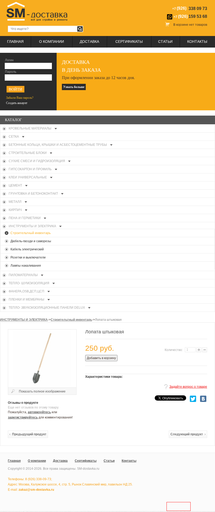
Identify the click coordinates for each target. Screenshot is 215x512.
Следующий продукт (186, 434)
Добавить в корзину (101, 358)
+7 (190, 16)
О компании (51, 41)
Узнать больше (73, 87)
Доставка (89, 41)
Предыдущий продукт (29, 434)
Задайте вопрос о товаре (188, 387)
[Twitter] (193, 399)
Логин (9, 60)
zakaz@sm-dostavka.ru (36, 490)
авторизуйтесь (39, 412)
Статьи (165, 41)
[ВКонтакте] (203, 399)
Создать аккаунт (16, 103)
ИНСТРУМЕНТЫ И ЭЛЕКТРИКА (24, 320)
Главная (15, 41)
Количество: (174, 350)
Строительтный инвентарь (71, 320)
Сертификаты (129, 41)
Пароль (10, 72)
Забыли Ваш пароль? (19, 98)
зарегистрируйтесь (23, 417)
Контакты (197, 41)
